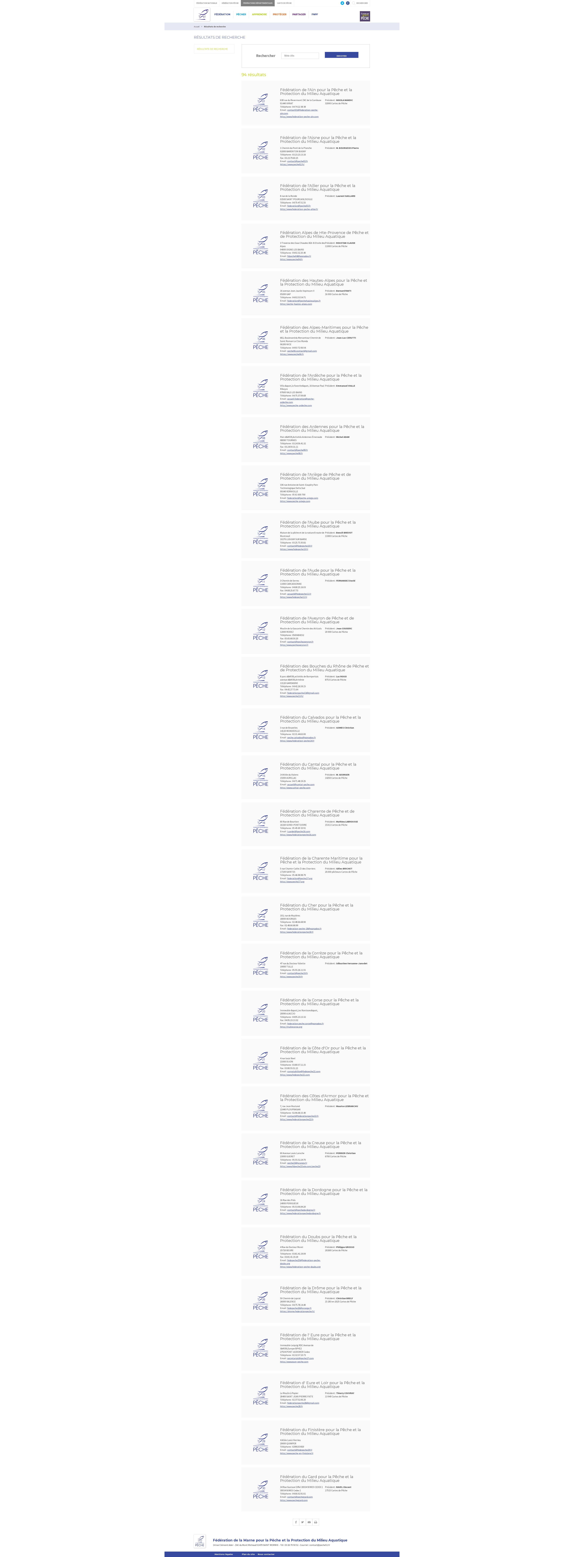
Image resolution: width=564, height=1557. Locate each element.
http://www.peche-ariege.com (295, 501)
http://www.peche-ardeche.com (296, 405)
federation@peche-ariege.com (302, 497)
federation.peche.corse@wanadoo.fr (305, 1023)
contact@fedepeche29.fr (299, 1449)
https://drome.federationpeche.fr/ (297, 1311)
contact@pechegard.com (300, 1496)
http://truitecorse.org (291, 1026)
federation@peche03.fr (299, 205)
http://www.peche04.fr (291, 259)
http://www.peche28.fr (291, 1406)
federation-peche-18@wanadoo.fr (304, 928)
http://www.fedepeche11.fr (293, 597)
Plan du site (248, 1554)
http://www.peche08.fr (291, 453)
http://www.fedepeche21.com (295, 1074)
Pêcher (241, 14)
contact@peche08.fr (297, 450)
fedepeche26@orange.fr (299, 1308)
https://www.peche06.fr (292, 354)
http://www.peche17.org (292, 881)
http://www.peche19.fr (291, 976)
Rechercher (265, 55)
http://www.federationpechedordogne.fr (300, 1213)
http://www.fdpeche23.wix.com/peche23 (300, 1166)
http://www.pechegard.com (294, 1500)
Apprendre (259, 14)
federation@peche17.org (299, 878)
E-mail (309, 1522)
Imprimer (315, 1522)
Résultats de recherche (212, 49)
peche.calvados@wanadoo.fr (301, 737)
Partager (299, 14)
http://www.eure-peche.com (294, 1361)
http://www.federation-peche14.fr (297, 740)
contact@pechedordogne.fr (301, 1209)
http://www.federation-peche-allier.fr (299, 209)
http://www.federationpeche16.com (298, 834)
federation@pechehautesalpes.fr (304, 300)
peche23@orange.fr (297, 1162)
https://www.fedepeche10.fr (294, 549)
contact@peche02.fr (297, 161)
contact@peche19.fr (297, 973)
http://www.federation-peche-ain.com (299, 116)
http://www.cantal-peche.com (295, 787)
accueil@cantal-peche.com (300, 784)
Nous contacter (266, 1554)
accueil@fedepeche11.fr (299, 593)
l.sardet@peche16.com (298, 831)
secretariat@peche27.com (300, 1358)
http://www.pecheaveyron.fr (294, 644)
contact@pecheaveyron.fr (300, 641)
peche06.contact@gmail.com (302, 350)
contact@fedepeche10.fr (299, 545)
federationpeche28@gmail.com (303, 1402)
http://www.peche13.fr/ (291, 696)
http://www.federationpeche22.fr (296, 1119)
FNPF (315, 14)
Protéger (279, 14)
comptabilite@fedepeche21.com (303, 1071)
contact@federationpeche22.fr (303, 1116)
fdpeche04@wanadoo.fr (299, 256)
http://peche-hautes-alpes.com (296, 303)
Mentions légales (224, 1554)
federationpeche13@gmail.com (303, 692)
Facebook (296, 1522)
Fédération (222, 14)
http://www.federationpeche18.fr (296, 931)
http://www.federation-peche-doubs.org (300, 1266)
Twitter (302, 1522)
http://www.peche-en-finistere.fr (296, 1453)
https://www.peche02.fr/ (292, 164)
